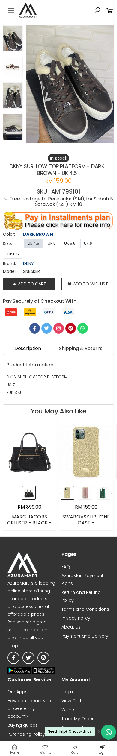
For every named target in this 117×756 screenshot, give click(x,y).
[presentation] (61, 492)
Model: (9, 271)
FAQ (66, 567)
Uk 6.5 (13, 254)
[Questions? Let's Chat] (108, 732)
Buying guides (23, 725)
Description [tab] (27, 348)
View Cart (72, 701)
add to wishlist (90, 284)
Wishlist (69, 710)
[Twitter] (46, 328)
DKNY (28, 264)
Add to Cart (32, 284)
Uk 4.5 (33, 243)
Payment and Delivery (85, 636)
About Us (71, 627)
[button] (97, 10)
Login (67, 692)
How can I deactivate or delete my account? (30, 708)
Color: (9, 234)
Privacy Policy (76, 618)
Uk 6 (88, 243)
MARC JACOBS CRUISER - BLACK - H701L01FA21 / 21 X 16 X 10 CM (29, 525)
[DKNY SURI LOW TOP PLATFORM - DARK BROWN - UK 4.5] (13, 39)
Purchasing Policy (26, 734)
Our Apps (18, 692)
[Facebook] (34, 328)
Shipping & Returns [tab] (81, 348)
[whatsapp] (82, 328)
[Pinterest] (70, 328)
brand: (9, 264)
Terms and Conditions (85, 609)
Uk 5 (52, 243)
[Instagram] (58, 328)
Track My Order (78, 719)
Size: (7, 244)
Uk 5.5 (70, 243)
